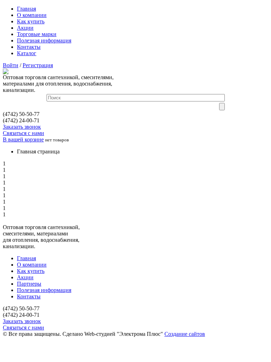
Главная (26, 9)
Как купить (30, 21)
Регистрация (38, 65)
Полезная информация (44, 40)
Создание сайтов (184, 334)
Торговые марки (36, 34)
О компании (32, 15)
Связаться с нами (23, 133)
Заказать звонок (22, 127)
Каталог (26, 53)
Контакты (29, 47)
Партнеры (29, 284)
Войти (10, 65)
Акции (25, 28)
